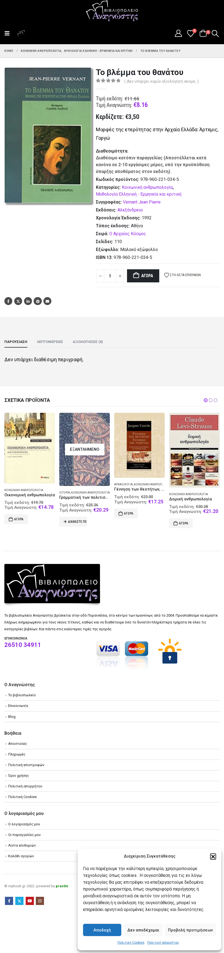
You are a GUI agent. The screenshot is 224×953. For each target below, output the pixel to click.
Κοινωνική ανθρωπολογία (147, 187)
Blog (12, 717)
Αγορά (147, 275)
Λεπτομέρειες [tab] (50, 342)
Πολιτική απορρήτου (163, 943)
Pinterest (38, 301)
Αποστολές (17, 744)
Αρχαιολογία (123, 484)
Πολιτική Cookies (131, 943)
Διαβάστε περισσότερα (77, 522)
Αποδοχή (102, 930)
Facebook (8, 301)
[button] (213, 856)
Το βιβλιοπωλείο (22, 695)
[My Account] (178, 33)
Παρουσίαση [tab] (15, 342)
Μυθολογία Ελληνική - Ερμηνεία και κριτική (138, 194)
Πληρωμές (16, 754)
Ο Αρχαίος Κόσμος (127, 233)
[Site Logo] (112, 11)
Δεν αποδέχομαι (143, 930)
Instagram (40, 901)
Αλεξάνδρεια (130, 210)
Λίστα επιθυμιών (22, 845)
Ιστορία (64, 492)
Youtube (30, 901)
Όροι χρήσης (18, 775)
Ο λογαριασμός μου (24, 824)
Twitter (18, 301)
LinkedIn (28, 301)
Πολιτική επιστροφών (26, 765)
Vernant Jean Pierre (142, 202)
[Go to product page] (29, 448)
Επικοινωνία (18, 706)
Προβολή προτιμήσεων (190, 930)
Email (47, 301)
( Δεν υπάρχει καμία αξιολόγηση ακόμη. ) (161, 81)
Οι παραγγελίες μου (24, 835)
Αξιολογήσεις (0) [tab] (88, 342)
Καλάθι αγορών (21, 856)
